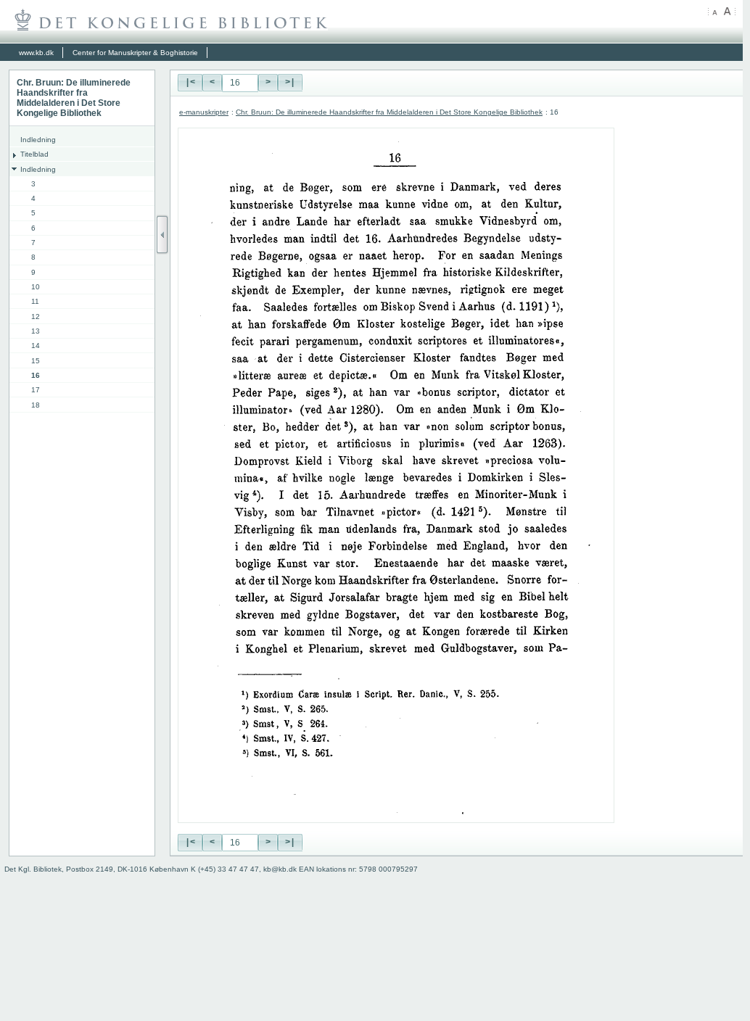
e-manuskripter (203, 112)
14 (35, 346)
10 (35, 287)
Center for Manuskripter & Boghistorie (135, 53)
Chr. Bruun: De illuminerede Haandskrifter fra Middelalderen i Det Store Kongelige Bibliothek (389, 112)
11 (35, 301)
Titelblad (34, 154)
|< (190, 83)
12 (35, 317)
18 (35, 405)
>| (290, 83)
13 (35, 331)
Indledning (38, 140)
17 (35, 390)
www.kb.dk (36, 53)
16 (35, 375)
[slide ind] (162, 235)
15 (35, 361)
